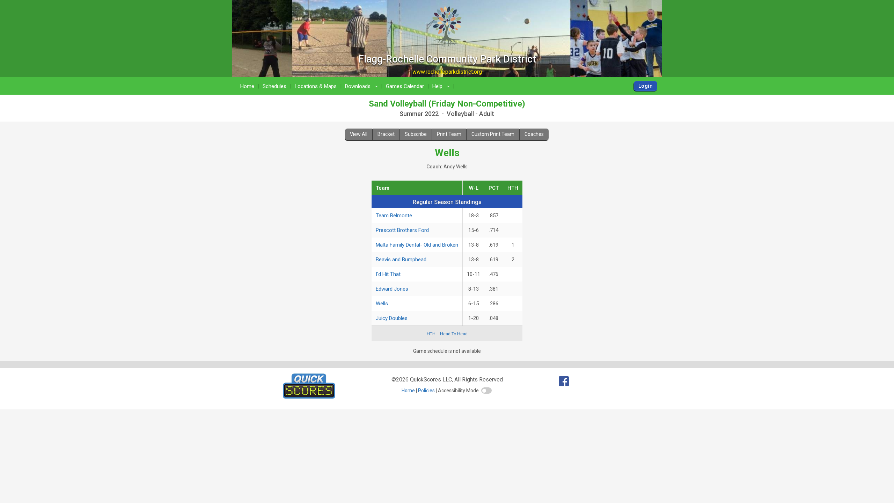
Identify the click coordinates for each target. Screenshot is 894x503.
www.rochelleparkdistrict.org (447, 71)
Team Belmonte (394, 215)
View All (358, 134)
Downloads (362, 86)
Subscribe (416, 134)
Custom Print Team (492, 134)
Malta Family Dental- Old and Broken (417, 245)
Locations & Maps (316, 86)
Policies (426, 390)
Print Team (449, 134)
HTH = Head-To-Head (447, 333)
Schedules (274, 86)
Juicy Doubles (392, 318)
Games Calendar (405, 86)
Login (645, 86)
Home (247, 86)
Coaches (534, 134)
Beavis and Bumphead (401, 259)
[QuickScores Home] (309, 396)
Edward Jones (392, 289)
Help (442, 86)
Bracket (386, 134)
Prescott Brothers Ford (402, 230)
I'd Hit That (388, 274)
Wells (382, 303)
